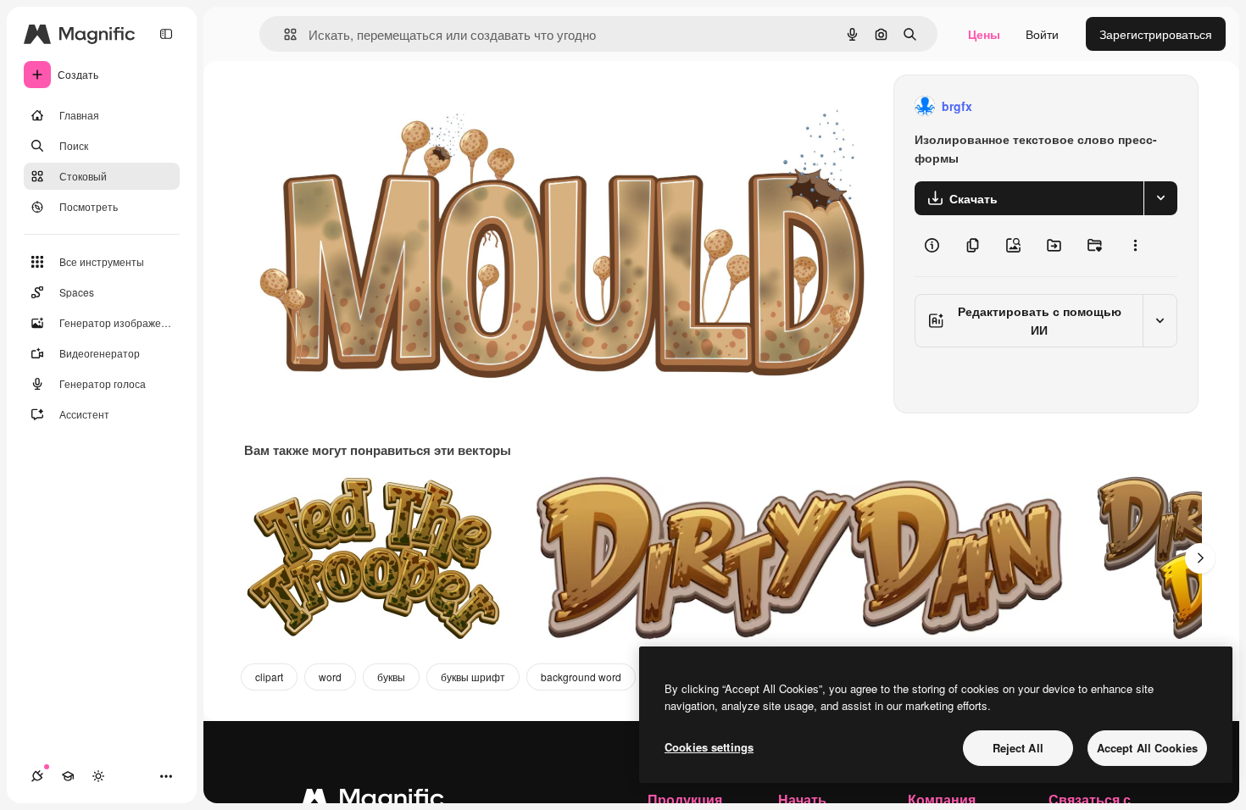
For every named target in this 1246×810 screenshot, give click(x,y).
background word (581, 676)
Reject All (1018, 748)
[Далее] (1200, 558)
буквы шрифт (473, 676)
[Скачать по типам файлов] (1160, 198)
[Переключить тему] (98, 776)
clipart (269, 676)
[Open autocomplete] (283, 34)
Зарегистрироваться (1155, 33)
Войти (1042, 33)
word (330, 676)
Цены (984, 33)
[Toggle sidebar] (166, 33)
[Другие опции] (1135, 246)
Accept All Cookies (1147, 748)
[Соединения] (37, 776)
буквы (391, 676)
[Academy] (67, 776)
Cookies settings (709, 747)
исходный (358, 106)
